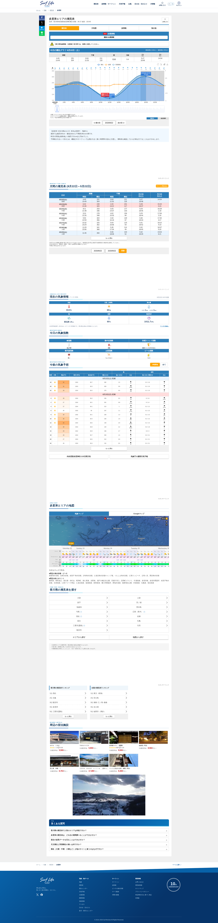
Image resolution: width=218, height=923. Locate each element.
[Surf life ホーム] (47, 4)
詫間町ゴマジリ (126, 580)
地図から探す (138, 637)
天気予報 (82, 891)
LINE (42, 34)
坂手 (79, 602)
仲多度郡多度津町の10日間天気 (79, 456)
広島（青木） (138, 612)
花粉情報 (82, 901)
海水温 (153, 28)
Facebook (42, 19)
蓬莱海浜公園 (127, 583)
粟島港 (51, 580)
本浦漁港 (136, 583)
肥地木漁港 (117, 583)
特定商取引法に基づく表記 (143, 895)
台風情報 (82, 895)
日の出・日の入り (84, 907)
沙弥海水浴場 (87, 575)
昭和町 (78, 580)
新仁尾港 (86, 580)
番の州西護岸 (106, 583)
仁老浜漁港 (80, 583)
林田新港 (97, 583)
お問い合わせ (139, 882)
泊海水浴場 (64, 575)
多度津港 (145, 580)
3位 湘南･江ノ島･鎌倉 (98, 702)
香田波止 (58, 580)
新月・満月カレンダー (86, 911)
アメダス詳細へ (164, 326)
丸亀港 (143, 583)
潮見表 (52, 10)
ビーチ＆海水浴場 (117, 888)
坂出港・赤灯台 (69, 580)
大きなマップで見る (56, 570)
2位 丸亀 (53, 698)
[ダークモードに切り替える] (171, 4)
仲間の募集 (115, 895)
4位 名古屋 (94, 707)
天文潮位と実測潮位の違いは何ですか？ (66, 844)
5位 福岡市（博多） (97, 711)
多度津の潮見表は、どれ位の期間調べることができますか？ (74, 835)
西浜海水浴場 (154, 575)
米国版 (137, 898)
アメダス (82, 904)
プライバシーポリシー (142, 891)
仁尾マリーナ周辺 (68, 583)
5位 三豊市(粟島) (56, 711)
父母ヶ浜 (145, 575)
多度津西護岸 (154, 580)
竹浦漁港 (137, 580)
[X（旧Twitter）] (37, 895)
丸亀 (139, 621)
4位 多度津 (54, 707)
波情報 (123, 28)
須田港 (93, 580)
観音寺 (79, 630)
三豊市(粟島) (78, 625)
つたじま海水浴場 (121, 575)
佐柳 (139, 616)
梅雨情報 (82, 898)
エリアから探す (79, 637)
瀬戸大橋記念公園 (103, 580)
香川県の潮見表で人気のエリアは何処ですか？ (69, 830)
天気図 (94, 28)
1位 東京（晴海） (97, 693)
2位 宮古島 (94, 698)
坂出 (79, 621)
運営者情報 (138, 885)
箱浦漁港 (89, 583)
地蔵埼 (79, 607)
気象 (45, 10)
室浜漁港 (151, 583)
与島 (78, 612)
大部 (79, 598)
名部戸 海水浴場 (75, 575)
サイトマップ (139, 888)
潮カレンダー (83, 888)
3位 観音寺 (54, 702)
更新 (123, 251)
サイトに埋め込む (162, 186)
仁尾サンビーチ (134, 575)
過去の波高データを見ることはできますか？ (68, 840)
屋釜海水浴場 (54, 575)
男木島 (138, 607)
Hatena (42, 29)
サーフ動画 (115, 891)
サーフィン (115, 882)
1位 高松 (53, 693)
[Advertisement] (109, 161)
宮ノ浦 (138, 602)
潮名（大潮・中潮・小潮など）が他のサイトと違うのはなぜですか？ (77, 849)
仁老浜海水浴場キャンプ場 (103, 575)
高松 (78, 616)
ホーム (38, 10)
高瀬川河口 (115, 580)
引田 (139, 625)
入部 (139, 598)
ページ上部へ (177, 865)
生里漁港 (57, 583)
